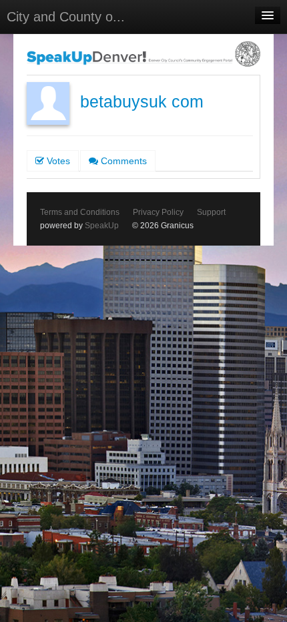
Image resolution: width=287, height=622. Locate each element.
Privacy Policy (158, 212)
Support (211, 212)
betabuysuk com (142, 102)
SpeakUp (102, 225)
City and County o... (66, 16)
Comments (122, 161)
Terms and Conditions (79, 212)
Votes (57, 161)
